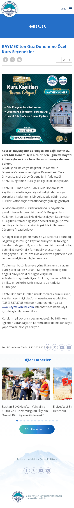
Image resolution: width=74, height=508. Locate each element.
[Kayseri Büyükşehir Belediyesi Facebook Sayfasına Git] (27, 471)
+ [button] (69, 60)
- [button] (58, 60)
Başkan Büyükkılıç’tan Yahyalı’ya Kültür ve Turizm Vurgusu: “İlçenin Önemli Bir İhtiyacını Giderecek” (25, 411)
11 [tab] (53, 420)
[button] (70, 8)
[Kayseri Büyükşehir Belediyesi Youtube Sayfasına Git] (41, 471)
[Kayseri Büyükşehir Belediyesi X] (55, 347)
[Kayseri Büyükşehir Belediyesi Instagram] (69, 347)
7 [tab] (39, 420)
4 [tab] (28, 420)
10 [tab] (49, 420)
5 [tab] (32, 420)
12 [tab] (57, 420)
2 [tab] (21, 420)
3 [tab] (24, 420)
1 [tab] (17, 420)
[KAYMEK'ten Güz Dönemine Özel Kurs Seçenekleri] (37, 143)
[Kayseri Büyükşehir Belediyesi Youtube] (62, 347)
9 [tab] (46, 420)
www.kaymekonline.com (18, 307)
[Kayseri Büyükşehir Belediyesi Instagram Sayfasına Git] (48, 471)
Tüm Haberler (33, 429)
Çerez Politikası (48, 459)
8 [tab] (42, 420)
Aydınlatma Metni (27, 459)
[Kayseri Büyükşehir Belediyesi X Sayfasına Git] (34, 471)
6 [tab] (35, 420)
